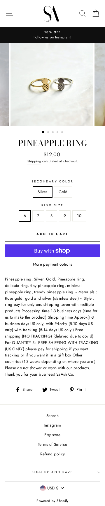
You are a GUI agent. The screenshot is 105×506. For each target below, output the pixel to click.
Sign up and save (52, 472)
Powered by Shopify (52, 500)
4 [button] (58, 132)
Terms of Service (52, 444)
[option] (52, 35)
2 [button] (48, 132)
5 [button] (62, 132)
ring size (52, 205)
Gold (63, 192)
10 (79, 216)
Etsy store (52, 435)
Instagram (52, 425)
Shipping (34, 161)
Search (52, 415)
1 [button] (43, 132)
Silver (43, 192)
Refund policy (52, 454)
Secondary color (53, 181)
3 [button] (53, 132)
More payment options (52, 264)
